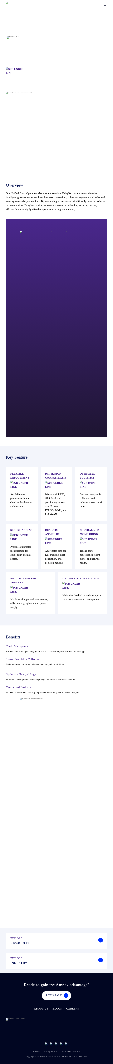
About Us (41, 1008)
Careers (72, 1008)
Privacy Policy (50, 1051)
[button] (105, 4)
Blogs (57, 1008)
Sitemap (36, 1051)
